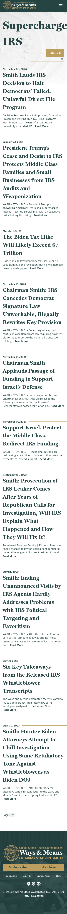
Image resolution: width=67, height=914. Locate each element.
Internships (11, 876)
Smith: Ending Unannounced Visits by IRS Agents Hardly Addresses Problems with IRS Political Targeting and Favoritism (32, 602)
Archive (49, 867)
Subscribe (18, 867)
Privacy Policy (43, 876)
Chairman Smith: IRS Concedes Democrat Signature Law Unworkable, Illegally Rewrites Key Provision (32, 306)
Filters (54, 53)
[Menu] (61, 6)
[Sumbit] (62, 59)
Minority (27, 876)
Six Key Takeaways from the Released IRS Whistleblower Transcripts (31, 679)
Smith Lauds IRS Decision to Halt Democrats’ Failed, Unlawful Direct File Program (29, 91)
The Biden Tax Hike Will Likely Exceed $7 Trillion (30, 245)
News (58, 876)
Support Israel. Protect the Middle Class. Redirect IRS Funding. (32, 435)
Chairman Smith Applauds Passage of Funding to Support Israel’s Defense (29, 375)
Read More (41, 126)
